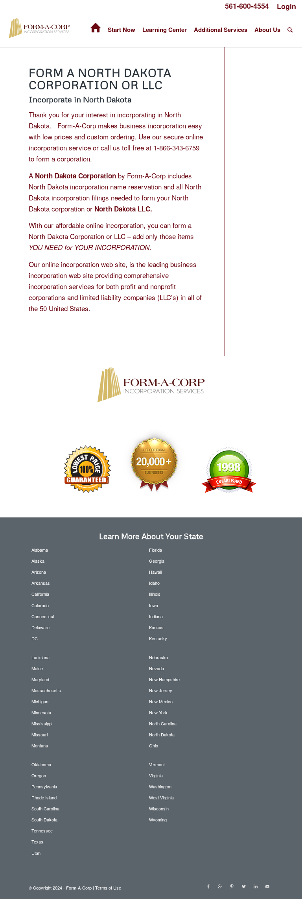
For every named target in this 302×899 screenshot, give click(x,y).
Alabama (39, 550)
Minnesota (41, 712)
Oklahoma (41, 764)
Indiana (156, 616)
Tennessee (42, 830)
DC (34, 638)
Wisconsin (159, 808)
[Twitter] (244, 886)
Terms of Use (108, 887)
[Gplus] (220, 886)
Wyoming (158, 819)
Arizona (38, 572)
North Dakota (162, 734)
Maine (37, 668)
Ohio (153, 745)
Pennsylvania (44, 786)
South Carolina (45, 808)
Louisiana (40, 657)
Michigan (39, 701)
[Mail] (267, 886)
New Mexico (161, 701)
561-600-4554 (247, 6)
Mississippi (41, 723)
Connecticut (42, 616)
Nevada (156, 668)
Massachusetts (46, 690)
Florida (155, 550)
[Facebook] (208, 886)
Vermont (157, 764)
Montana (39, 745)
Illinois (154, 594)
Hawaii (155, 572)
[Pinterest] (232, 886)
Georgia (156, 561)
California (40, 594)
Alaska (37, 561)
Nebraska (158, 657)
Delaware (40, 627)
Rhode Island (44, 797)
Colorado (40, 605)
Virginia (156, 775)
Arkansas (40, 583)
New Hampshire (164, 679)
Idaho (154, 583)
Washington (160, 786)
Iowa (153, 605)
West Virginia (161, 797)
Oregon (38, 775)
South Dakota (44, 819)
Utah (36, 853)
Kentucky (158, 638)
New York (158, 712)
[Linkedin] (255, 886)
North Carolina (163, 723)
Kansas (156, 627)
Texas (37, 841)
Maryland (40, 679)
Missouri (39, 734)
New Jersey (160, 690)
